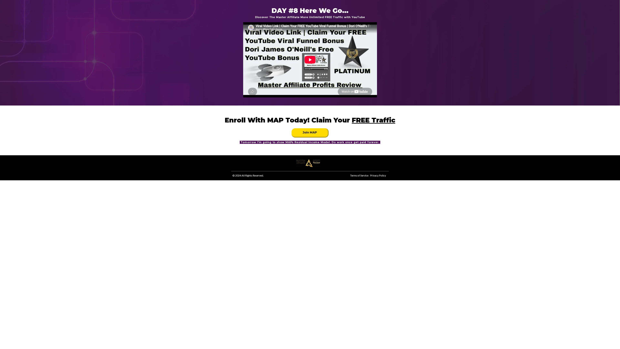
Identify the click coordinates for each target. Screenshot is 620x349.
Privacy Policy (378, 175)
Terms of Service (359, 175)
